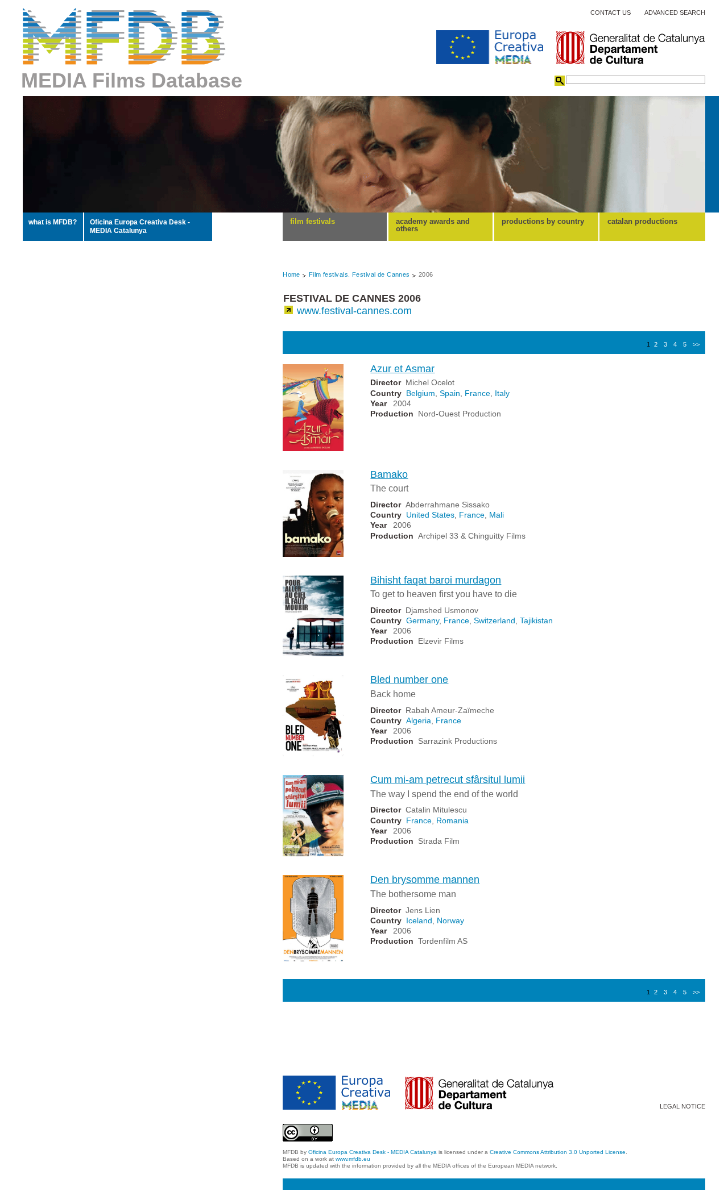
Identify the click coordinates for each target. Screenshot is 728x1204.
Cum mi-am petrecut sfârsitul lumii (447, 779)
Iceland (419, 920)
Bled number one (409, 679)
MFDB (124, 36)
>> (696, 344)
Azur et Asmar (402, 368)
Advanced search (674, 13)
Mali (496, 514)
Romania (452, 820)
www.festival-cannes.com (354, 310)
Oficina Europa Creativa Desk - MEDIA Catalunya (140, 226)
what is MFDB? (52, 222)
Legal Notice (682, 1106)
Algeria (418, 720)
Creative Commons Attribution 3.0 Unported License (558, 1152)
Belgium (420, 393)
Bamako (389, 474)
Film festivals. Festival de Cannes (359, 274)
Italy (502, 393)
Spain (450, 393)
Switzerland (494, 620)
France (477, 393)
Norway (450, 920)
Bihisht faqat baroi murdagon (435, 580)
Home (291, 274)
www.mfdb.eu (353, 1159)
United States (430, 514)
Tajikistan (536, 620)
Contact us (610, 13)
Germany (422, 620)
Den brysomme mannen (424, 879)
